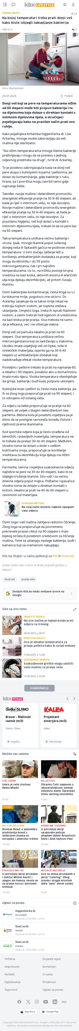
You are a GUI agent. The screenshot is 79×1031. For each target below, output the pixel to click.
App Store (30, 1011)
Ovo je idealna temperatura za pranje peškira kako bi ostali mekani (49, 644)
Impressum (12, 966)
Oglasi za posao (53, 989)
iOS (55, 556)
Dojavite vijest (52, 959)
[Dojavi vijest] (64, 4)
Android (67, 556)
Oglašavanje (13, 982)
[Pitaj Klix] (13, 4)
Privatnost (49, 982)
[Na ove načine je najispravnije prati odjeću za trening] (11, 625)
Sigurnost (11, 989)
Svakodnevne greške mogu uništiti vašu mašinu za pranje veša (48, 665)
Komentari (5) (39, 688)
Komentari (49, 966)
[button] (67, 698)
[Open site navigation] (5, 4)
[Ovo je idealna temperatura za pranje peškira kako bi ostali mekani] (11, 646)
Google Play (52, 1011)
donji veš (10, 579)
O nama (48, 974)
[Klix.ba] (39, 4)
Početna (10, 959)
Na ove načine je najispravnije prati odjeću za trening (48, 622)
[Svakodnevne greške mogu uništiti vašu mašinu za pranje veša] (11, 668)
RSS (64, 1002)
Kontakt (10, 974)
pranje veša (28, 579)
